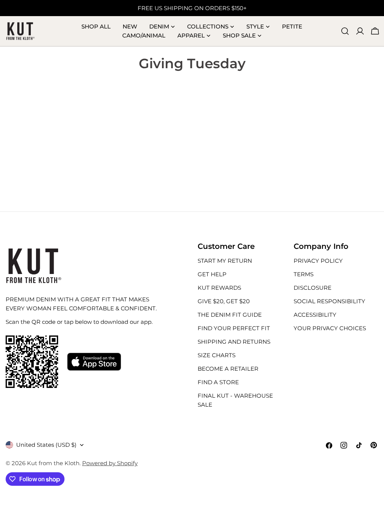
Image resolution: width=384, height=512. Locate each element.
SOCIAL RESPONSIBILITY (329, 301)
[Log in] (360, 31)
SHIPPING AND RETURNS (234, 341)
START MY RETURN (225, 260)
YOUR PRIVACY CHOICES (330, 328)
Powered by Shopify (110, 463)
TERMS (304, 274)
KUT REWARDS (219, 287)
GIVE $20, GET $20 (224, 301)
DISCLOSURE (313, 287)
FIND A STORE (218, 382)
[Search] (345, 31)
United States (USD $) (46, 444)
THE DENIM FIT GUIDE (230, 314)
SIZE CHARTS (217, 355)
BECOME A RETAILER (228, 368)
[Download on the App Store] (94, 362)
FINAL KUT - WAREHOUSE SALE (235, 400)
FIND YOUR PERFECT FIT (234, 328)
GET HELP (212, 274)
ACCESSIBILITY (315, 314)
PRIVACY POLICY (318, 260)
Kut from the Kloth (53, 463)
